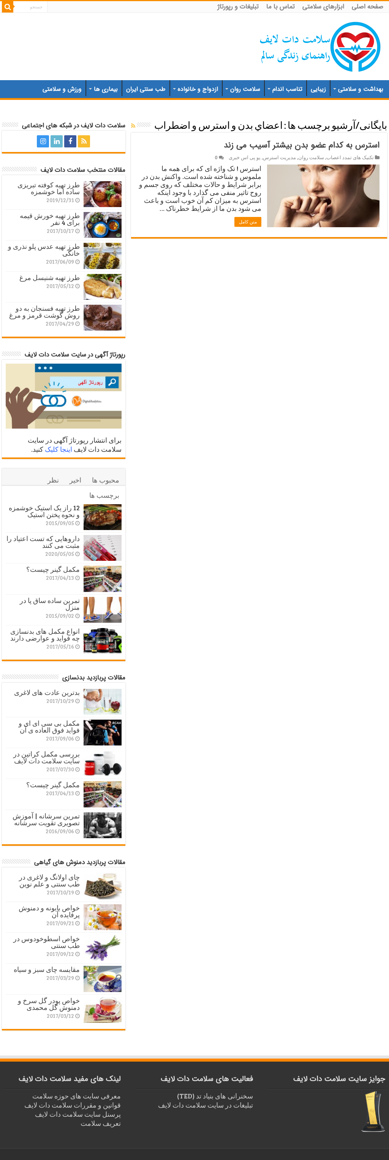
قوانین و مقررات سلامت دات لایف (72, 1104)
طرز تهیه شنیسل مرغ (49, 277)
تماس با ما (280, 7)
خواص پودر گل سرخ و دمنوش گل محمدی (49, 1004)
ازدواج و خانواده (198, 89)
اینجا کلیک (58, 449)
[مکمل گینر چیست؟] (103, 579)
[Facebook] (70, 141)
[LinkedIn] (57, 141)
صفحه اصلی (367, 7)
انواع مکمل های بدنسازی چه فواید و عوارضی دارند (45, 635)
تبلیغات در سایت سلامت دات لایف (205, 1104)
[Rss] (84, 141)
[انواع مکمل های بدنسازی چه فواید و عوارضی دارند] (103, 641)
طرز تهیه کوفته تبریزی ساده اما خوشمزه (48, 188)
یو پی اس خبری (245, 157)
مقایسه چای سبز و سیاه (47, 969)
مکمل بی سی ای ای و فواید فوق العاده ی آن (49, 726)
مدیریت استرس (279, 157)
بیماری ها (106, 89)
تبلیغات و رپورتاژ (238, 7)
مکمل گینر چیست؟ (53, 569)
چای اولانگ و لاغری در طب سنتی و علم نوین (49, 880)
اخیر (75, 479)
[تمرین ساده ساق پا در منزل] (103, 610)
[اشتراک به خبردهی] (133, 125)
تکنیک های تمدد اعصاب (350, 157)
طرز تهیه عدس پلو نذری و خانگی (44, 250)
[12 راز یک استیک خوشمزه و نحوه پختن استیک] (103, 517)
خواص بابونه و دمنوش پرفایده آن (49, 911)
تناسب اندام (287, 89)
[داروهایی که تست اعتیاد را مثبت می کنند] (103, 548)
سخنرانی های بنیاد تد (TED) (215, 1095)
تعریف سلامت (101, 1123)
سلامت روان (245, 89)
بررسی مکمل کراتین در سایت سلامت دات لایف (46, 757)
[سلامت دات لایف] (320, 45)
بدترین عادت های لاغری (47, 692)
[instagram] (43, 141)
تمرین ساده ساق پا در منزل (50, 604)
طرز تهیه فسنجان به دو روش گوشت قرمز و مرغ (44, 312)
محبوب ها (105, 479)
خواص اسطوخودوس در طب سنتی (46, 942)
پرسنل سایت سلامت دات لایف (78, 1114)
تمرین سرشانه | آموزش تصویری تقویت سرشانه (46, 819)
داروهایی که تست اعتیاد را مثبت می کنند (43, 542)
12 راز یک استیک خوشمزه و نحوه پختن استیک (44, 511)
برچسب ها (104, 495)
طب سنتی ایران (146, 89)
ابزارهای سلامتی (323, 7)
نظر (53, 479)
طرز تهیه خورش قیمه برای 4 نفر (50, 219)
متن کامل (248, 222)
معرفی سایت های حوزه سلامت (76, 1095)
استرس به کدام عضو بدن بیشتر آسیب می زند (302, 145)
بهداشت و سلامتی (360, 89)
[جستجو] (7, 7)
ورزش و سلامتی (62, 89)
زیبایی (318, 89)
